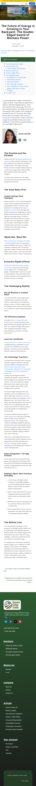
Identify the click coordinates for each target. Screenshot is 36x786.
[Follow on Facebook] (10, 621)
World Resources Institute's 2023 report (18, 342)
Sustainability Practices (18, 50)
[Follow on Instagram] (20, 621)
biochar (26, 396)
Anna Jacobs (17, 44)
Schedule (32, 3)
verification (7, 443)
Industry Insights (6, 50)
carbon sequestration (10, 416)
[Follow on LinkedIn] (6, 621)
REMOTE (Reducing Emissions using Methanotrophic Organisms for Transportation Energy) (17, 369)
